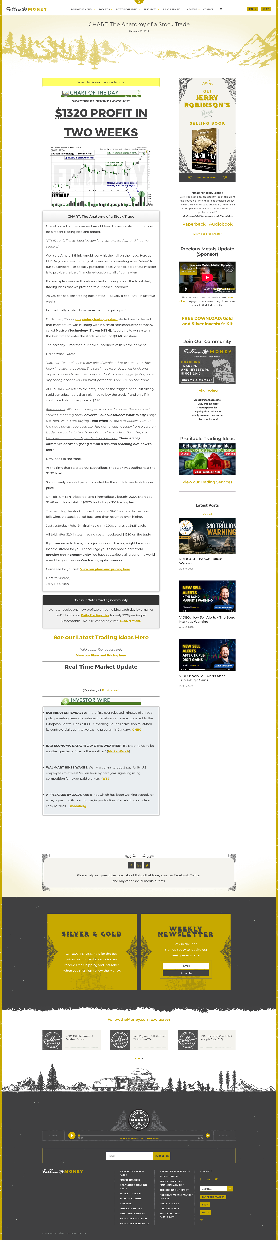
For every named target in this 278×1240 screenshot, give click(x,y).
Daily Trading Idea (95, 615)
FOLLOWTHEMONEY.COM (73, 1233)
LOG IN (205, 1212)
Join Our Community (207, 341)
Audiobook (221, 224)
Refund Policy (169, 1208)
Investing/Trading (126, 9)
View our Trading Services (207, 482)
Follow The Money (82, 9)
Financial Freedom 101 (134, 1223)
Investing (126, 1203)
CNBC (136, 729)
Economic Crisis (130, 1198)
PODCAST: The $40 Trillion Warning (200, 561)
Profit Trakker (130, 1180)
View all (207, 514)
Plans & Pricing (171, 9)
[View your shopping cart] (221, 9)
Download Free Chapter (207, 233)
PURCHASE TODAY (207, 177)
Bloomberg (77, 806)
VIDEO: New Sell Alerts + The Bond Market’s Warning (207, 619)
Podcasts (104, 9)
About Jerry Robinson (175, 1171)
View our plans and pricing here (105, 569)
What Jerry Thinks (132, 1213)
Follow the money (62, 1171)
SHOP (266, 9)
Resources (150, 9)
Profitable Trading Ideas (207, 438)
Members (192, 9)
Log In (252, 9)
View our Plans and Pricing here (101, 655)
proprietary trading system (96, 319)
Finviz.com (110, 690)
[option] (76, 1045)
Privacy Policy (169, 1203)
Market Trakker (131, 1193)
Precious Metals (131, 1208)
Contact (208, 9)
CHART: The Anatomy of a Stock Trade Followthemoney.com (26, 9)
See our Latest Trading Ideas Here (101, 637)
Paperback (194, 224)
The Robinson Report (174, 1190)
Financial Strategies (133, 1218)
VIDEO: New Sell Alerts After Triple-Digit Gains (202, 678)
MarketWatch (118, 751)
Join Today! (207, 391)
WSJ (105, 778)
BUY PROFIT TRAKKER (213, 1197)
